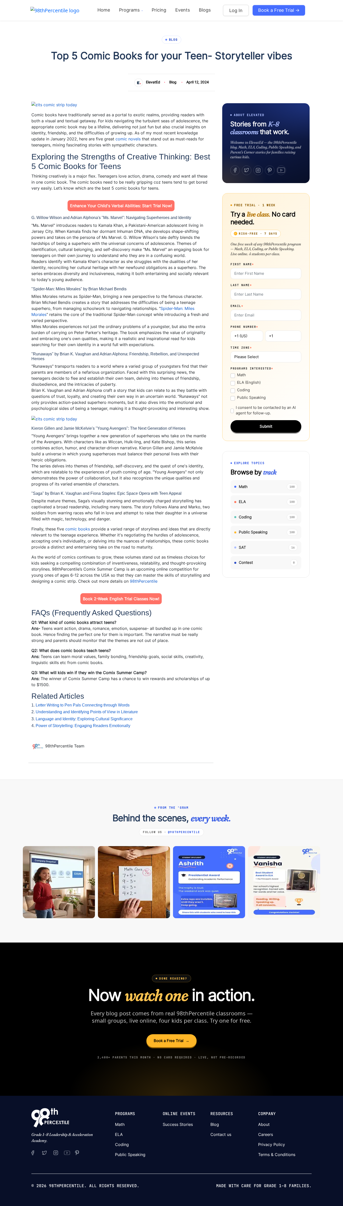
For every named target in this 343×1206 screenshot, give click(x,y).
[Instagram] (258, 170)
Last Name (241, 285)
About (264, 1124)
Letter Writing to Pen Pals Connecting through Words (83, 705)
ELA (119, 1134)
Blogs (205, 10)
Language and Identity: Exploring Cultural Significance (84, 719)
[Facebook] (235, 170)
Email (237, 306)
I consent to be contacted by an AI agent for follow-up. (266, 410)
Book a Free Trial (171, 1040)
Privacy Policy (271, 1144)
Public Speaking (251, 397)
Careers (265, 1134)
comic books (77, 528)
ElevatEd (153, 82)
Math (241, 374)
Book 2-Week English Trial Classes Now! (121, 598)
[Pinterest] (269, 170)
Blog (173, 82)
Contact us (220, 1134)
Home (103, 10)
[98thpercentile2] (32, 1152)
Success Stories (178, 1124)
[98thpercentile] (55, 1152)
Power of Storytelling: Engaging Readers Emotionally (83, 726)
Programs (130, 10)
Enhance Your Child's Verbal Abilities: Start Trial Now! (121, 205)
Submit (266, 426)
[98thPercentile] (54, 10)
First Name (242, 264)
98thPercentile (143, 581)
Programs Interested (252, 368)
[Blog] (38, 745)
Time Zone (241, 347)
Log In (236, 10)
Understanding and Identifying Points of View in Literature (87, 712)
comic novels (128, 138)
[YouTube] (281, 170)
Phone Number (244, 326)
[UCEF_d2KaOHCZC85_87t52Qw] (67, 1152)
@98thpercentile (184, 832)
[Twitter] (246, 170)
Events (182, 10)
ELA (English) (249, 382)
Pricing (159, 10)
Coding (243, 390)
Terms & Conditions (276, 1154)
